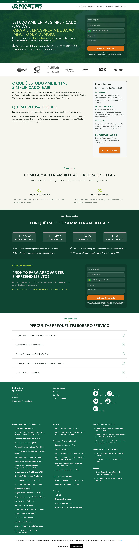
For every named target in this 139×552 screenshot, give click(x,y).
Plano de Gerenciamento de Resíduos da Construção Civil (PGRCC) (110, 435)
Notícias (56, 391)
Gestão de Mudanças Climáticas (105, 449)
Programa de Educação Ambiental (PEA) (29, 497)
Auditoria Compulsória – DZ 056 (66, 470)
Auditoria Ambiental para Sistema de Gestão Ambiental (68, 465)
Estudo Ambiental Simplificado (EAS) (29, 472)
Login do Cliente (59, 388)
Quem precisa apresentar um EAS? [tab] (30, 345)
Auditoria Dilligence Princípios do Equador (70, 453)
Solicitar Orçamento (106, 49)
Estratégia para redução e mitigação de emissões (110, 454)
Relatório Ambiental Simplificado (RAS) (29, 476)
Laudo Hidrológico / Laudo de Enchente (29, 509)
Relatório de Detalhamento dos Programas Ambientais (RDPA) (26, 467)
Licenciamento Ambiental (24, 428)
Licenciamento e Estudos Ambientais (26, 424)
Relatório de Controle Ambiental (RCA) (29, 461)
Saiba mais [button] (119, 540)
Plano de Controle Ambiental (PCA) (27, 439)
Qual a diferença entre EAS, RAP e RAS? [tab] (32, 354)
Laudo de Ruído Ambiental (24, 518)
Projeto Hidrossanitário (63, 503)
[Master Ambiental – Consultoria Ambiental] (27, 6)
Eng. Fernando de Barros (27, 46)
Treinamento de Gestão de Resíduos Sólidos (109, 479)
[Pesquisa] (125, 6)
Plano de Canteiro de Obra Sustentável (69, 480)
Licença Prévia (25, 92)
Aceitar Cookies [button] (76, 546)
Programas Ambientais (23, 488)
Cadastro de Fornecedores (22, 401)
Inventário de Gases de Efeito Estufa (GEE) (109, 460)
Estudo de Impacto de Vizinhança (67, 428)
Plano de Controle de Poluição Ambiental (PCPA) (30, 452)
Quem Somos (17, 391)
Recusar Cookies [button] (62, 546)
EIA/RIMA (64, 98)
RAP (55, 98)
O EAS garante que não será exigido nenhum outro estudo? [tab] (40, 363)
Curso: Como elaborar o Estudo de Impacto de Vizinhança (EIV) (108, 473)
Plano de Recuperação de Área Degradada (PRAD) (26, 531)
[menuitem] (80, 6)
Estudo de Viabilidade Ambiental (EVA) (29, 484)
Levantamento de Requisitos (65, 445)
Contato (56, 395)
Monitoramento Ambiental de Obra (68, 484)
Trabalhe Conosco (59, 398)
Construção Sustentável (62, 476)
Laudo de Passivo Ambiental (25, 513)
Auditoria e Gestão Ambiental (64, 441)
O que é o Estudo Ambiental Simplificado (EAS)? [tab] (36, 335)
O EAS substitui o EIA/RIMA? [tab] (28, 373)
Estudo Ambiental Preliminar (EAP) (27, 480)
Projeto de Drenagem (63, 499)
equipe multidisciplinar (44, 116)
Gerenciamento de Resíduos (104, 424)
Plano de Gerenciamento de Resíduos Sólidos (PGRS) (109, 429)
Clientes (15, 398)
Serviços (15, 394)
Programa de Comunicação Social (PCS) (29, 493)
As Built (58, 495)
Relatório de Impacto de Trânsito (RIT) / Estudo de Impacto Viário (69, 433)
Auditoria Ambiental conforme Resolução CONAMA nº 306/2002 (70, 458)
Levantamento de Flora (23, 522)
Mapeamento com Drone (24, 505)
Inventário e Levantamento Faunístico (29, 526)
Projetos (56, 491)
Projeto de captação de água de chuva (69, 507)
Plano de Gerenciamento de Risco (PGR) (29, 447)
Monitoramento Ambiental (24, 501)
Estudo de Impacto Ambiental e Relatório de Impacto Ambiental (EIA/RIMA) (30, 433)
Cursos (96, 468)
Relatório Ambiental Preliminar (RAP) (28, 457)
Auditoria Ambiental (62, 449)
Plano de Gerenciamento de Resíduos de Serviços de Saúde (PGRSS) (110, 442)
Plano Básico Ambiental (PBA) (25, 443)
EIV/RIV (56, 424)
